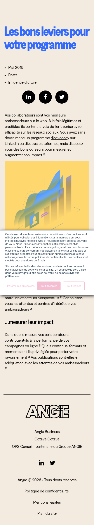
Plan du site (47, 513)
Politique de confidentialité (47, 491)
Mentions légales (47, 502)
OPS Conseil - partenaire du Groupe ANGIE (47, 446)
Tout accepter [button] (49, 286)
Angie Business (47, 431)
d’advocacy (60, 138)
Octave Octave (47, 439)
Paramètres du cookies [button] (21, 286)
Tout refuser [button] (74, 286)
